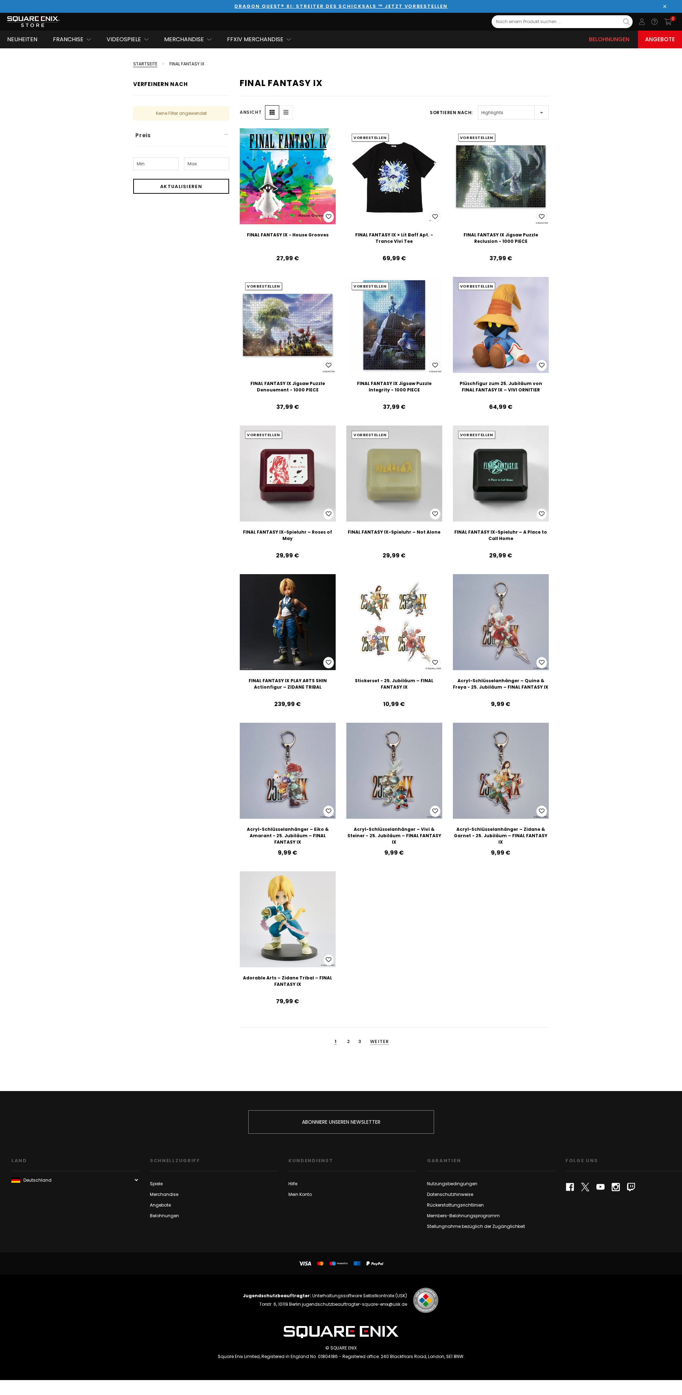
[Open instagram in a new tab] (615, 1187)
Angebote (660, 39)
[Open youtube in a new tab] (600, 1187)
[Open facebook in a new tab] (569, 1187)
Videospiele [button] (124, 39)
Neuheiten (22, 39)
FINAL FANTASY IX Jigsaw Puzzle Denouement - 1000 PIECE (287, 386)
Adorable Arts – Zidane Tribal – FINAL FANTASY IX (287, 981)
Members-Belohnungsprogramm (463, 1216)
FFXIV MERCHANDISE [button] (255, 39)
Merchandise (164, 1194)
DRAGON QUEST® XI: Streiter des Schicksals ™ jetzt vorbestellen (341, 6)
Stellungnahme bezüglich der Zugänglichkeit (476, 1226)
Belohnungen (609, 39)
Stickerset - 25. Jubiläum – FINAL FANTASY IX (394, 684)
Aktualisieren (181, 186)
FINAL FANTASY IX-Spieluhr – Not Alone (394, 532)
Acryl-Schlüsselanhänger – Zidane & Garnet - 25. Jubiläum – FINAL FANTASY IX (500, 835)
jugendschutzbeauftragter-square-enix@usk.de (354, 1304)
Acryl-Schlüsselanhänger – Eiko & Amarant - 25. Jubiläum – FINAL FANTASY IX (288, 835)
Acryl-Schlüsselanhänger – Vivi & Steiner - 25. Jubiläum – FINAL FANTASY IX (394, 835)
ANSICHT (250, 112)
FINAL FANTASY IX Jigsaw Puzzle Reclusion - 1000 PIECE (501, 238)
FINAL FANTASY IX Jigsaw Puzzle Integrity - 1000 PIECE (394, 386)
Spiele (156, 1184)
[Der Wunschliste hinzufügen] (328, 217)
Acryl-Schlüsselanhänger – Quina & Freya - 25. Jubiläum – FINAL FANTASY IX (500, 684)
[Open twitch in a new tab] (631, 1187)
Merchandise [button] (184, 39)
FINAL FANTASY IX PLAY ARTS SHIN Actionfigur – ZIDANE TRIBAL (288, 684)
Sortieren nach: (451, 112)
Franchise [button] (68, 39)
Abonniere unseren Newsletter (341, 1122)
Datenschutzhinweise (450, 1194)
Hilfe (292, 1184)
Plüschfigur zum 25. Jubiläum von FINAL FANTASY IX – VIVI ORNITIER (501, 386)
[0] (668, 21)
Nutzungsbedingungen (452, 1184)
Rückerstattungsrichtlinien (455, 1205)
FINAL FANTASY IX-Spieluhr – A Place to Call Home (500, 535)
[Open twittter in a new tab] (585, 1187)
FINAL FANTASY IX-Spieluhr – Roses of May (287, 535)
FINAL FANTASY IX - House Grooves (288, 235)
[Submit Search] (626, 21)
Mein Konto (300, 1194)
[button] (272, 112)
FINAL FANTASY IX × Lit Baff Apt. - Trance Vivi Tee (394, 238)
